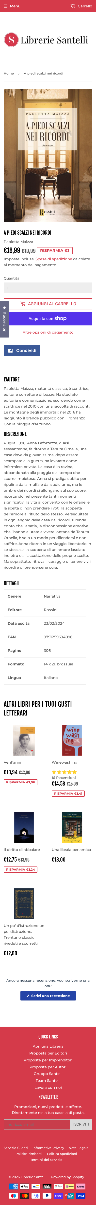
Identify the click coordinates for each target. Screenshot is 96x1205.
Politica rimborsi (29, 1154)
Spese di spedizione (53, 259)
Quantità (11, 278)
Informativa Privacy (48, 1148)
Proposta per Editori (48, 1053)
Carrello (84, 6)
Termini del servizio (46, 1160)
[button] (72, 774)
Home (9, 73)
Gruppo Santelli (48, 1073)
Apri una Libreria (48, 1046)
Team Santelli (48, 1080)
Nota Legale (79, 1148)
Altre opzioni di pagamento (48, 332)
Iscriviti (81, 1124)
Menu (15, 6)
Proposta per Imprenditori (48, 1060)
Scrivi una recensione (53, 997)
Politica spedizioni (62, 1154)
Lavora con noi (48, 1087)
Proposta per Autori (48, 1067)
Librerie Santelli (34, 1177)
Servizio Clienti (16, 1148)
